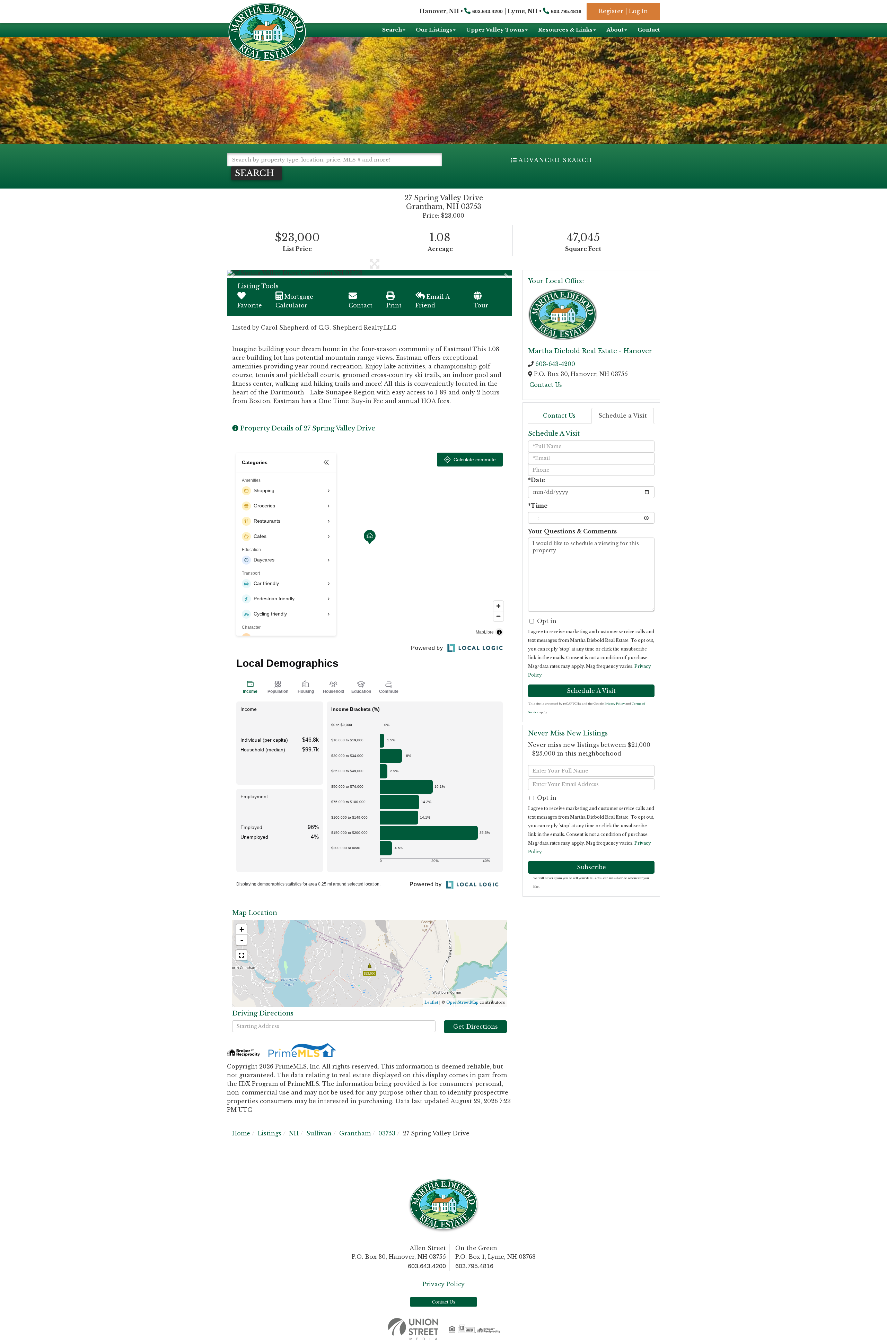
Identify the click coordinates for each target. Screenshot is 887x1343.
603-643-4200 (555, 363)
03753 (386, 1133)
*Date (536, 480)
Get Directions (475, 1026)
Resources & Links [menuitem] (565, 29)
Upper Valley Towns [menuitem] (495, 29)
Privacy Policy (615, 703)
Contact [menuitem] (649, 29)
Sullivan (319, 1133)
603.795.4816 (566, 11)
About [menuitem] (615, 29)
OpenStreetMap (462, 1002)
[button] (256, 173)
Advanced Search (555, 160)
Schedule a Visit (622, 415)
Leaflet (431, 1002)
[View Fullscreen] (241, 955)
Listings (269, 1133)
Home (241, 1133)
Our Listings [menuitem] (434, 29)
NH (294, 1133)
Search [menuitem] (392, 29)
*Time (537, 505)
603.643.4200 (487, 11)
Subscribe (591, 867)
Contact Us (545, 384)
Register (611, 11)
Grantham (355, 1133)
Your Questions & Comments (572, 531)
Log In (638, 11)
